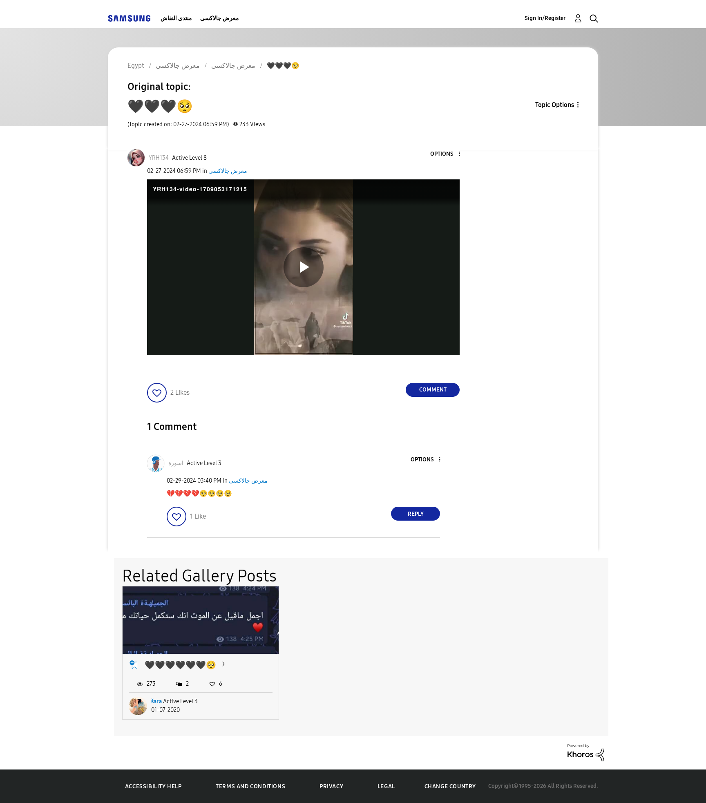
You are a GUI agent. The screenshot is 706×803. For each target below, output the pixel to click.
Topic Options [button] (554, 105)
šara (156, 701)
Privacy (331, 786)
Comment (433, 389)
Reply (416, 513)
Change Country (450, 786)
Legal (386, 786)
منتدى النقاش (176, 18)
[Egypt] (129, 18)
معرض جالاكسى (219, 18)
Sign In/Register (545, 18)
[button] (445, 154)
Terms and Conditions (250, 786)
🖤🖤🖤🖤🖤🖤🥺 (180, 665)
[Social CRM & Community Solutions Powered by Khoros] (585, 752)
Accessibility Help (153, 786)
